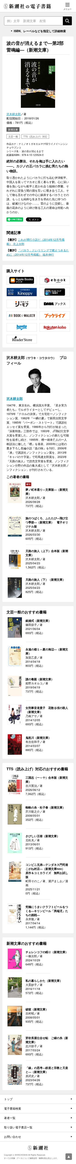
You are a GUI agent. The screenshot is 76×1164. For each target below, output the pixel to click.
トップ (8, 1099)
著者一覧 (9, 1118)
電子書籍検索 (12, 1108)
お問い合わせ (12, 1137)
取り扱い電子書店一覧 (18, 1127)
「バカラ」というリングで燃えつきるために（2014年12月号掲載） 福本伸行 (37, 252)
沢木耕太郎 (13, 114)
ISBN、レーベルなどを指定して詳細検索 (40, 31)
